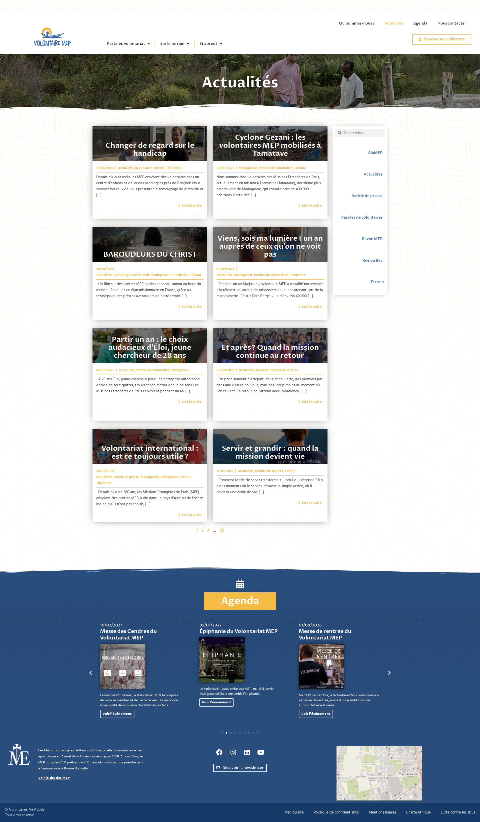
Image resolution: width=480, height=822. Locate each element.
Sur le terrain (172, 43)
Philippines (179, 370)
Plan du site (294, 812)
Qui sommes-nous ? (356, 23)
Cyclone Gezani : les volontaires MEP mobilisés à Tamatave (270, 145)
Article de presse (126, 476)
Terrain (159, 168)
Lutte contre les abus (458, 812)
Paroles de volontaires (275, 168)
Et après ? (208, 43)
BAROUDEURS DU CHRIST (150, 254)
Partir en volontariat (126, 43)
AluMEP (262, 370)
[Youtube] (260, 752)
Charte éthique (418, 812)
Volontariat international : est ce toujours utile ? (149, 452)
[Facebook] (219, 752)
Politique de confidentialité (336, 812)
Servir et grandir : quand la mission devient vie (270, 452)
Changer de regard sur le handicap (150, 149)
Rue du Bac (180, 274)
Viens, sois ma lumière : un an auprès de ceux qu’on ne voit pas (270, 246)
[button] (91, 673)
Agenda (420, 23)
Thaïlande (173, 168)
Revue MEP (143, 168)
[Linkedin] (247, 752)
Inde (146, 274)
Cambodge (122, 274)
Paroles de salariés (284, 370)
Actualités (393, 23)
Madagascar (247, 168)
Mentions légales (382, 812)
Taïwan (195, 274)
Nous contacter (452, 23)
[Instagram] (233, 752)
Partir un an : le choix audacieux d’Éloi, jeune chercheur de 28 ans (149, 348)
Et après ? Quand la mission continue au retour (270, 352)
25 (222, 530)
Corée (136, 274)
